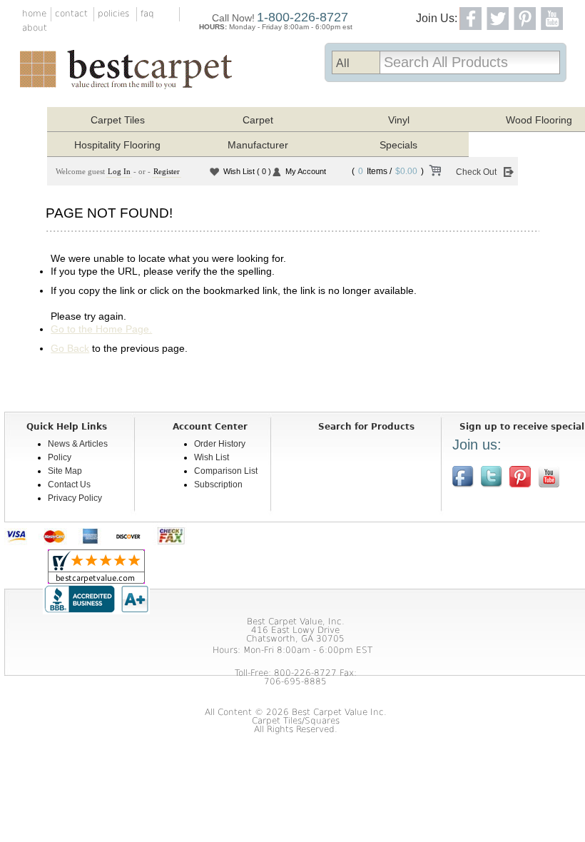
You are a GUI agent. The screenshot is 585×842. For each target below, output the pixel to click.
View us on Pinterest (520, 476)
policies (113, 14)
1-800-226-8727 (302, 17)
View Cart (434, 173)
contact (71, 14)
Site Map (65, 471)
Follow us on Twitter (491, 476)
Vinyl (399, 120)
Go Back (70, 348)
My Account (305, 171)
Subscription (218, 485)
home (34, 14)
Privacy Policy (75, 498)
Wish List (247, 171)
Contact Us (69, 485)
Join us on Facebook (463, 476)
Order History (219, 444)
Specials (398, 145)
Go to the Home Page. (101, 329)
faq (147, 14)
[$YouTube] (548, 476)
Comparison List (226, 471)
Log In (119, 171)
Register (166, 171)
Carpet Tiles (118, 120)
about (34, 28)
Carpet (258, 120)
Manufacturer (258, 145)
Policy (59, 457)
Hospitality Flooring (117, 145)
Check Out (476, 172)
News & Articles (78, 444)
